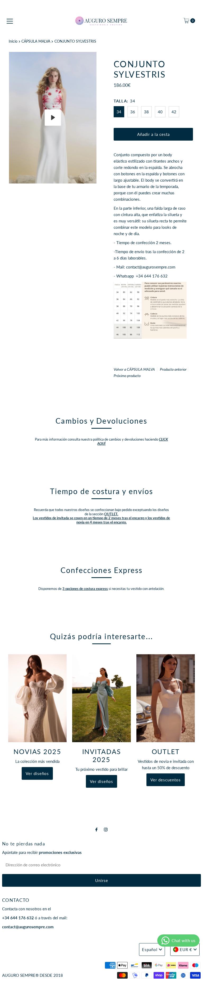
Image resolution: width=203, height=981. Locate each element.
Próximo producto (127, 375)
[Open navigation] (10, 20)
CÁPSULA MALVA (35, 41)
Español (150, 949)
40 (160, 111)
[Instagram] (106, 829)
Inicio (13, 41)
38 (146, 111)
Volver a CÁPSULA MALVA (134, 369)
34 (119, 111)
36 (132, 111)
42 (174, 111)
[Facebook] (96, 829)
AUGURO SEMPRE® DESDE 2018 (32, 975)
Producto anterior (173, 369)
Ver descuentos (165, 779)
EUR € (186, 949)
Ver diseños (37, 773)
